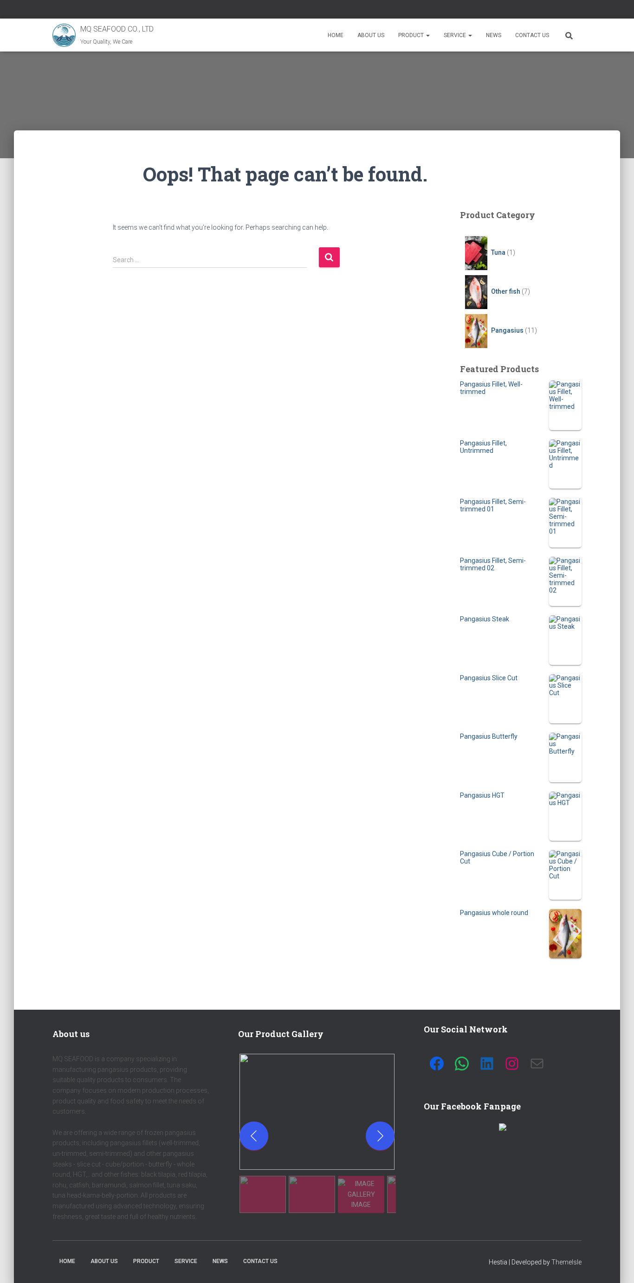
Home (335, 35)
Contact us (532, 35)
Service (455, 35)
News (493, 35)
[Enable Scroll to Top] (616, 1264)
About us (370, 35)
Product (411, 35)
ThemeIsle (566, 1262)
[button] (427, 35)
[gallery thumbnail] (262, 1194)
